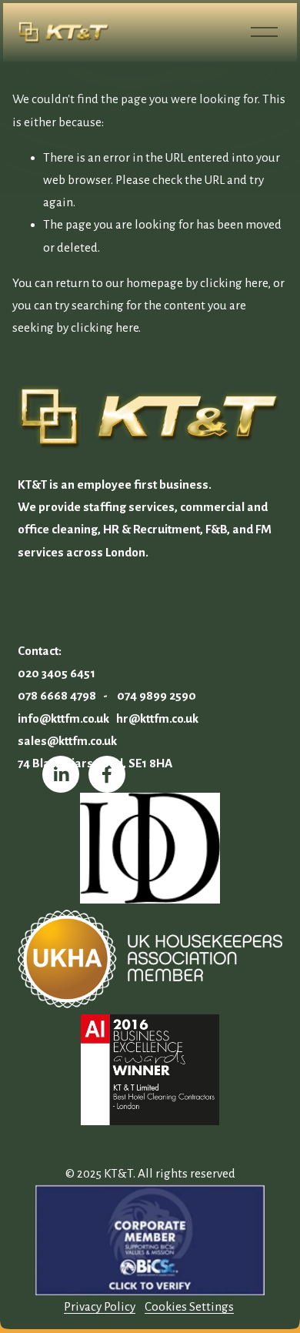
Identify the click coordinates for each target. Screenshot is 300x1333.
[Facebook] (106, 774)
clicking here (234, 282)
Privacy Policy (99, 1306)
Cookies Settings (189, 1306)
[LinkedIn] (60, 774)
